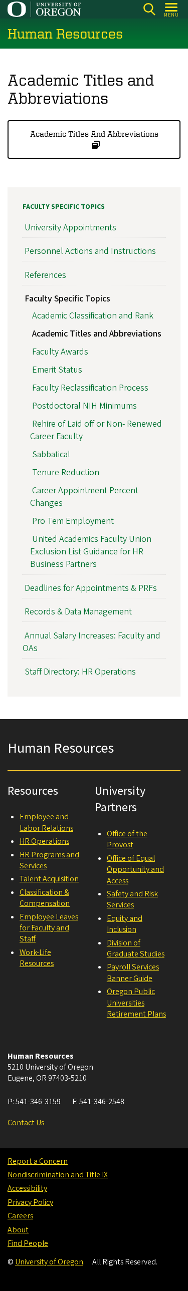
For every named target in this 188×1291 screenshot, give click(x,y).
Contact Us (26, 1122)
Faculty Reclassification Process (90, 388)
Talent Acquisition (49, 878)
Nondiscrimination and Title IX (58, 1174)
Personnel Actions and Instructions (90, 251)
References (45, 275)
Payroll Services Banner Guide (133, 972)
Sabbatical (51, 454)
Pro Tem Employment (73, 521)
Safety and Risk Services (132, 899)
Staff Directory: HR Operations (80, 672)
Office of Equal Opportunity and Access (135, 869)
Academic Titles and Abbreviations (94, 133)
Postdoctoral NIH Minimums (84, 406)
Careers (20, 1215)
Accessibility (27, 1188)
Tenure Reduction (65, 472)
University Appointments (70, 227)
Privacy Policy (30, 1202)
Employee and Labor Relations (46, 822)
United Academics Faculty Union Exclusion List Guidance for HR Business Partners (90, 551)
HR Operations (44, 841)
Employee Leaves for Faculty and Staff (49, 928)
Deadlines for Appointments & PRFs (91, 588)
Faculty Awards (60, 352)
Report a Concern (38, 1161)
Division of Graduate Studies (135, 948)
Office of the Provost (127, 839)
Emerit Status (57, 370)
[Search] (149, 9)
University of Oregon (49, 1261)
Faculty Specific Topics (64, 207)
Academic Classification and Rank (92, 315)
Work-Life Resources (37, 958)
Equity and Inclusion (124, 924)
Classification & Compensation (45, 898)
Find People (28, 1243)
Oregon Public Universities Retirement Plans (136, 1003)
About (18, 1229)
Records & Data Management (78, 611)
